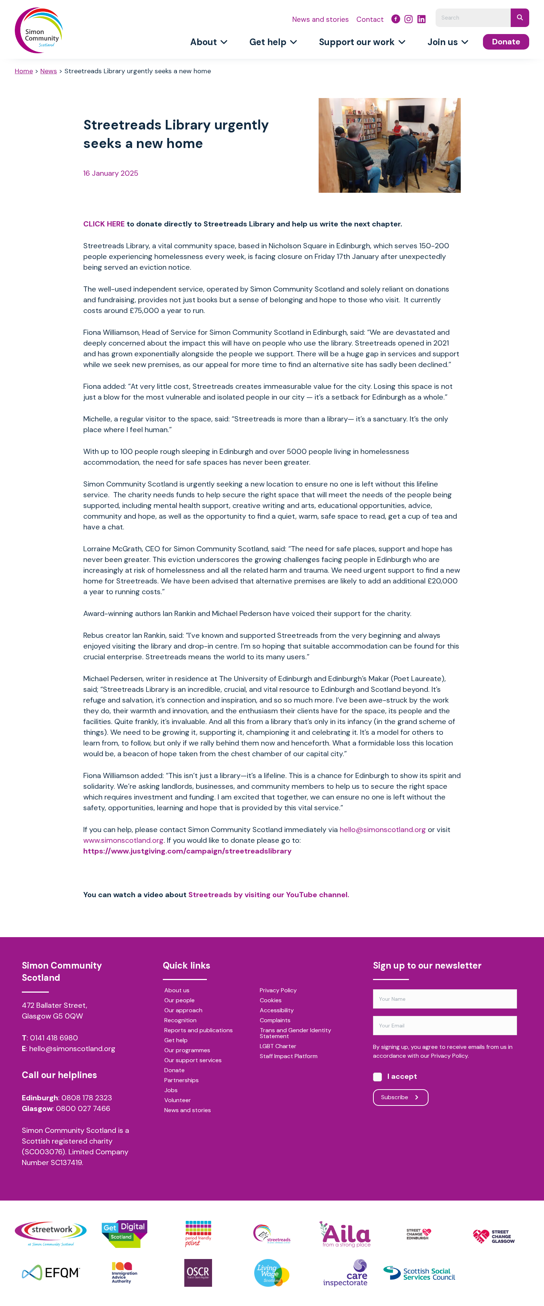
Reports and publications (198, 1030)
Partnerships (181, 1080)
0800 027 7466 (83, 1108)
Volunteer (177, 1100)
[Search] (520, 18)
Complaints (275, 1020)
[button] (401, 1097)
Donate (174, 1070)
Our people (179, 1000)
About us (176, 990)
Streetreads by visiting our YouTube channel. (268, 894)
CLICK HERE (104, 224)
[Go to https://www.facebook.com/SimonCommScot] (395, 20)
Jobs (171, 1090)
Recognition (180, 1020)
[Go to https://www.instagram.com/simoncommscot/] (408, 20)
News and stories (187, 1110)
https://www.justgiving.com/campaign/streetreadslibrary (187, 851)
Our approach (183, 1010)
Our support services (193, 1060)
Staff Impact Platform (289, 1056)
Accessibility (277, 1010)
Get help (176, 1040)
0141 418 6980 (54, 1038)
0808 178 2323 (86, 1098)
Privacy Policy (278, 990)
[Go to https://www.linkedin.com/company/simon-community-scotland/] (421, 20)
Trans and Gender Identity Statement (295, 1033)
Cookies (271, 1000)
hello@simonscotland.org (72, 1048)
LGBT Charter (278, 1046)
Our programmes (187, 1050)
